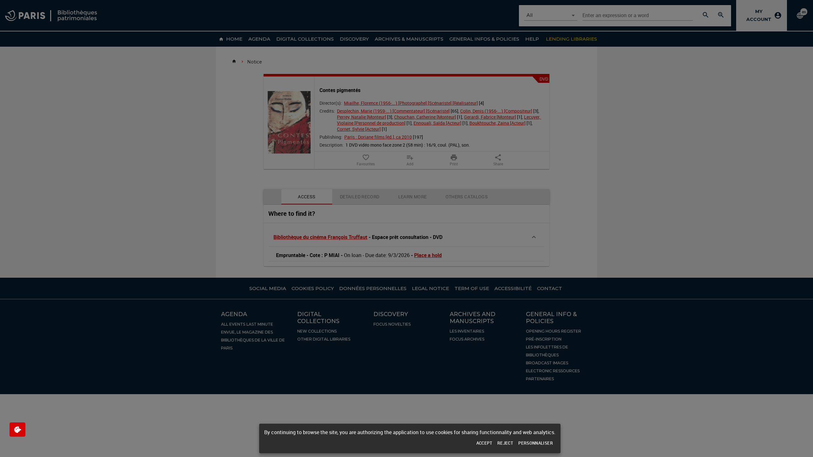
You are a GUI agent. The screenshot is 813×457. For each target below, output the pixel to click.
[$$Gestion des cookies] (17, 429)
